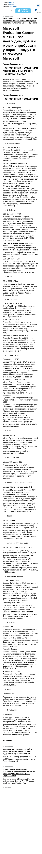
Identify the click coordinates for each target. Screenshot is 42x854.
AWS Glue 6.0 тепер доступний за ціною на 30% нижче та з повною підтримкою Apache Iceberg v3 (17, 751)
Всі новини (7, 787)
